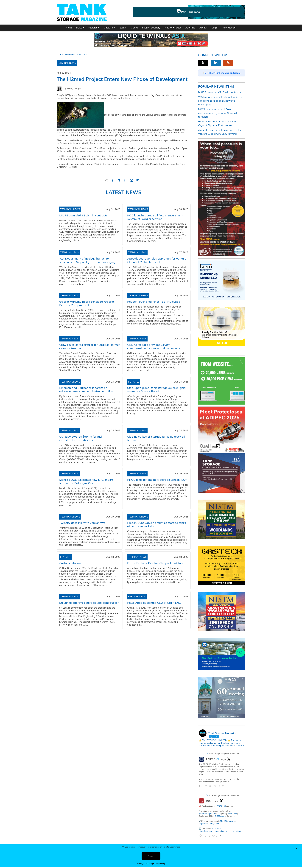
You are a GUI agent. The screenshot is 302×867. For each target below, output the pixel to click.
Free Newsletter (173, 27)
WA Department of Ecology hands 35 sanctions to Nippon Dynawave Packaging (87, 260)
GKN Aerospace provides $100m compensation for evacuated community (153, 346)
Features (92, 27)
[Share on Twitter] (118, 180)
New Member (229, 27)
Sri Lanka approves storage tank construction (89, 602)
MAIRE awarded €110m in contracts (83, 215)
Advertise (190, 27)
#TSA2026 (221, 806)
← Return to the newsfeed (72, 54)
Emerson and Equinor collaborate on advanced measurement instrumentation (86, 389)
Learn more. (175, 847)
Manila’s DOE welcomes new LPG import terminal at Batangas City (86, 481)
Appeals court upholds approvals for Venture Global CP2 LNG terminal (156, 260)
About (202, 27)
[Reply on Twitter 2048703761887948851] (201, 836)
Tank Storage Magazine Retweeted (224, 753)
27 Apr (215, 801)
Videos (134, 27)
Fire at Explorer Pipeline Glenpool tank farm (156, 563)
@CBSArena (220, 816)
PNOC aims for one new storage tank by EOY (157, 479)
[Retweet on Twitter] (207, 753)
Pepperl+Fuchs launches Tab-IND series (153, 301)
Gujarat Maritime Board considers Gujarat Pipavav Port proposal (86, 303)
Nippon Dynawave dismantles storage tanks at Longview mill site (156, 524)
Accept (151, 856)
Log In (215, 27)
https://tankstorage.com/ (209, 823)
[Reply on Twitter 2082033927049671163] (201, 786)
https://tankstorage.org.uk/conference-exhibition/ (220, 831)
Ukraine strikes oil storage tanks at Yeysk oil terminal (156, 438)
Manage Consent (144, 863)
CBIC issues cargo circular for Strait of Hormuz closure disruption (89, 346)
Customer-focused (71, 563)
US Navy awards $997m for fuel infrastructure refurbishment (80, 438)
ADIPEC (210, 759)
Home (69, 27)
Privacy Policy (159, 863)
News (79, 27)
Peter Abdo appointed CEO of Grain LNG (154, 602)
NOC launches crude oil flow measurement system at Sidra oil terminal (155, 217)
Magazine (108, 27)
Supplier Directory (151, 27)
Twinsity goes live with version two (82, 523)
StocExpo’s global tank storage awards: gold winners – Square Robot (156, 389)
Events (123, 27)
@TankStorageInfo (207, 813)
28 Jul (223, 759)
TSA (208, 801)
